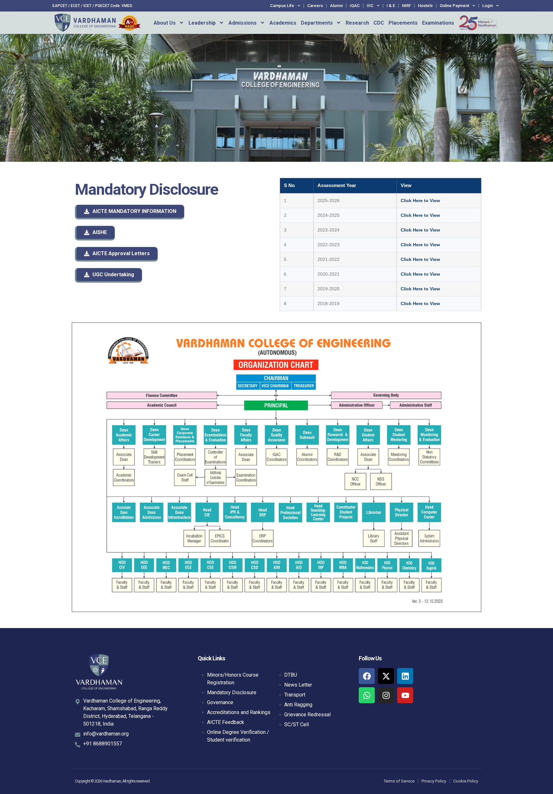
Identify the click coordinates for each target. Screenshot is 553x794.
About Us (165, 23)
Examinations (438, 23)
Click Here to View (420, 200)
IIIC (370, 5)
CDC (378, 23)
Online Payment (454, 5)
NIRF (406, 5)
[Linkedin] (405, 676)
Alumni (336, 5)
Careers (315, 5)
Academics (282, 23)
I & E (391, 5)
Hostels (425, 5)
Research (357, 23)
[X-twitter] (386, 676)
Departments (317, 23)
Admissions (242, 23)
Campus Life (282, 5)
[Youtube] (405, 695)
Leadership (202, 23)
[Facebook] (367, 676)
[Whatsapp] (367, 695)
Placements (403, 23)
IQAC (355, 5)
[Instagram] (386, 695)
